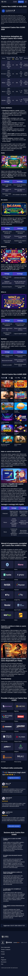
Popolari (3, 377)
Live (10, 377)
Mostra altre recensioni (14, 826)
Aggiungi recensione (14, 777)
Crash (16, 377)
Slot (23, 377)
